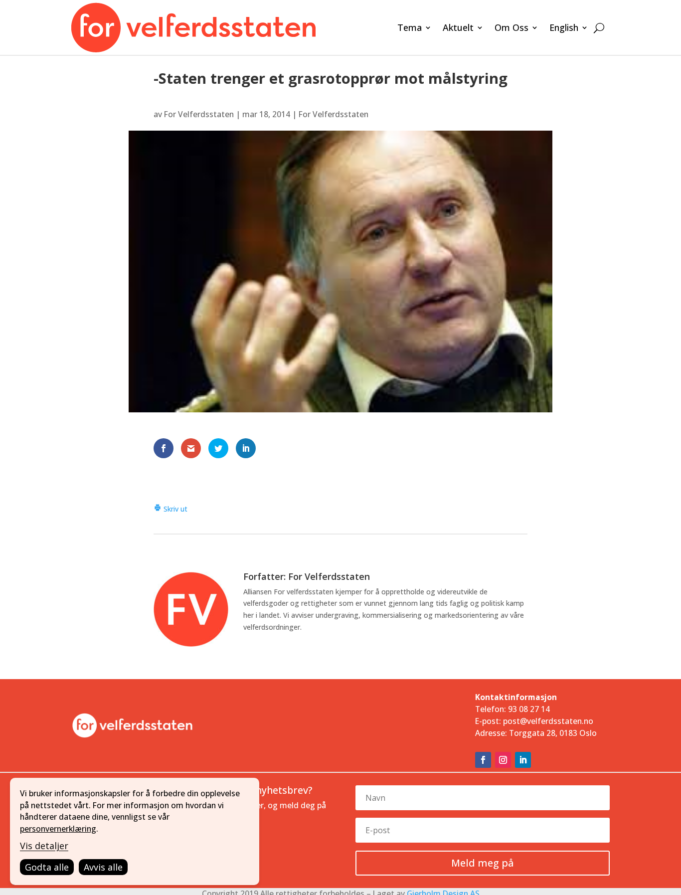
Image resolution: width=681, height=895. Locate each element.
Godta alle (47, 867)
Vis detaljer (44, 846)
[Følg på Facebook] (483, 760)
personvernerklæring (58, 828)
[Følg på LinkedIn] (523, 760)
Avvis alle (103, 867)
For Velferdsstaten (199, 114)
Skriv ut (174, 509)
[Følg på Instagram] (503, 760)
